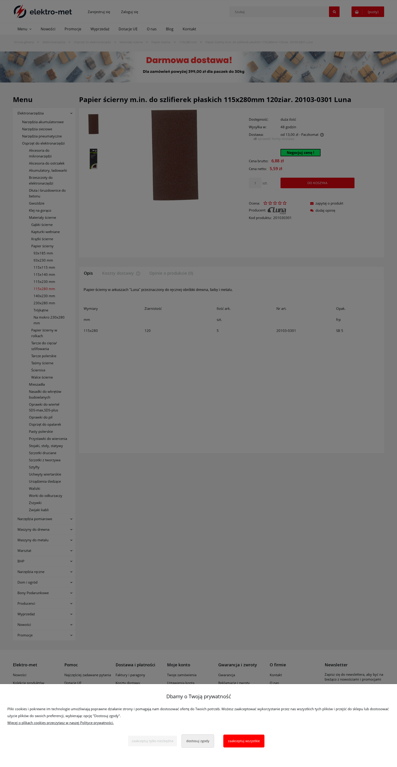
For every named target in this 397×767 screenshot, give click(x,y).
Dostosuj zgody (197, 741)
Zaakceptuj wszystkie (244, 741)
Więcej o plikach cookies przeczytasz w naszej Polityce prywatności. (60, 722)
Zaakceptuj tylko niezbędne (152, 741)
